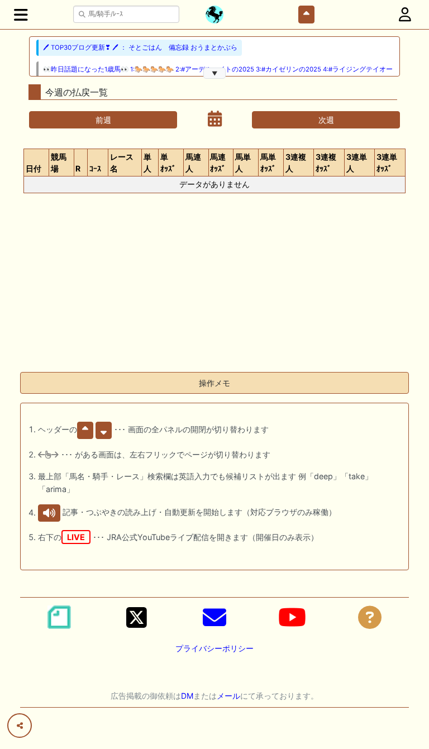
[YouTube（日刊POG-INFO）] (292, 617)
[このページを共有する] (19, 725)
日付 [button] (33, 168)
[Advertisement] (214, 285)
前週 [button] (103, 120)
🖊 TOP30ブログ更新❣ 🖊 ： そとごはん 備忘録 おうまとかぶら (140, 47)
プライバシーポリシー (214, 648)
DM (187, 695)
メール (228, 695)
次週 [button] (326, 120)
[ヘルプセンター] (370, 617)
